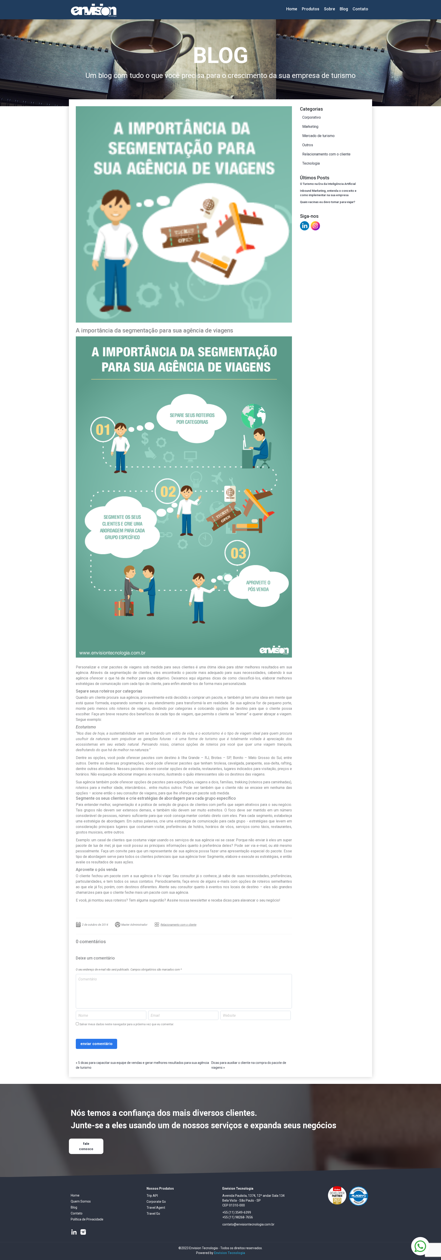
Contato (360, 8)
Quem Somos (81, 1201)
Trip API (152, 1195)
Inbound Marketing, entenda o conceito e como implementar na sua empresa (328, 193)
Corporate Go (156, 1201)
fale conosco (86, 1146)
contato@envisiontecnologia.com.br (248, 1224)
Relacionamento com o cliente (178, 924)
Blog (344, 8)
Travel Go (153, 1213)
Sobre (329, 8)
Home (291, 8)
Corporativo (311, 117)
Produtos (310, 8)
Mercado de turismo (318, 136)
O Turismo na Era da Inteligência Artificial (328, 184)
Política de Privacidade (87, 1219)
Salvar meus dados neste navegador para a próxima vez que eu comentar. (126, 1024)
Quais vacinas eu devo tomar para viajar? (327, 202)
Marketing (310, 126)
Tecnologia (311, 163)
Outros (307, 145)
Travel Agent (156, 1207)
